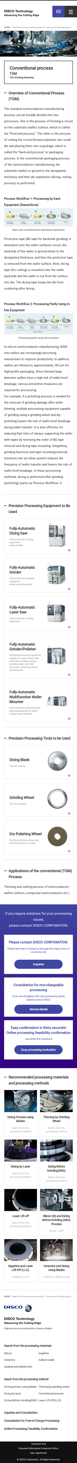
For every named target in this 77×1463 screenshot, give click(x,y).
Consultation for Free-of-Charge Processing (31, 1420)
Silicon (8, 1353)
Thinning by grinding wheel (54, 1386)
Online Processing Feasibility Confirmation (31, 1428)
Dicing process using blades (20, 1386)
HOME (7, 27)
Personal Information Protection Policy (38, 1448)
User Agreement (38, 1453)
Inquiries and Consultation (21, 1412)
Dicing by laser (12, 1393)
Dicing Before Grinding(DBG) (20, 1400)
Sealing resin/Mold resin (18, 1366)
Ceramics (9, 1359)
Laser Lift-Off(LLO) (50, 1400)
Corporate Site (38, 1444)
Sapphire (44, 1353)
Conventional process (51, 1393)
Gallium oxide (46, 1359)
